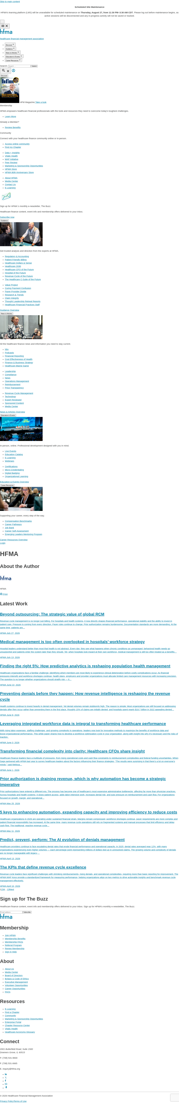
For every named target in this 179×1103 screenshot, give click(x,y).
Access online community (17, 144)
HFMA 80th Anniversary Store (19, 172)
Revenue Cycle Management (19, 393)
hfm (7, 349)
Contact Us (10, 184)
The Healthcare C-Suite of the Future (23, 279)
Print (5, 594)
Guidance (9, 49)
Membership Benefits (15, 938)
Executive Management (16, 982)
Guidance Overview (9, 310)
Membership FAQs (14, 942)
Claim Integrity (12, 298)
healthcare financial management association (22, 39)
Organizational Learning (16, 476)
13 (8, 889)
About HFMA (11, 178)
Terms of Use (20, 1101)
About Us (9, 969)
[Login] (13, 72)
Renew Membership (14, 948)
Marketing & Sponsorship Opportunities (24, 166)
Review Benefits (13, 127)
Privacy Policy (7, 1101)
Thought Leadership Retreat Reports (22, 301)
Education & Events (13, 57)
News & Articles (11, 53)
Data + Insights (12, 152)
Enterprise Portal (13, 1022)
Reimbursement (12, 384)
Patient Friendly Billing (16, 260)
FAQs (7, 992)
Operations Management (17, 381)
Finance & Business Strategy (19, 362)
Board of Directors (14, 975)
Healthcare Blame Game (17, 366)
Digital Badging (12, 473)
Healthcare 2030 (13, 266)
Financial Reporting (14, 356)
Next (11, 889)
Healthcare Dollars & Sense (18, 263)
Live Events (10, 451)
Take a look (40, 102)
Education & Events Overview (14, 482)
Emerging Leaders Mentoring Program (23, 534)
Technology (10, 396)
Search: (4, 66)
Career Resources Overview (14, 540)
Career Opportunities (15, 988)
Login (2, 543)
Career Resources (12, 61)
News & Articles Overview (12, 412)
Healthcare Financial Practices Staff (22, 304)
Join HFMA (10, 935)
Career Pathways (13, 524)
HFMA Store (11, 169)
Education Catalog (14, 454)
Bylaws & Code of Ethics (17, 979)
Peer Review (11, 162)
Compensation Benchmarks (18, 521)
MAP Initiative (11, 159)
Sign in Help (11, 952)
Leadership (10, 371)
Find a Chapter (12, 1012)
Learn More (10, 116)
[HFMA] (6, 33)
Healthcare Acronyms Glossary (20, 1032)
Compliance (10, 374)
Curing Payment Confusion (18, 288)
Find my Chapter (13, 147)
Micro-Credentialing (14, 470)
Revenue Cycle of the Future (19, 276)
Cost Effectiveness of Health (18, 359)
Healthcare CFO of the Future (19, 269)
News (7, 378)
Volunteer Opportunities (16, 985)
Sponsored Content (14, 403)
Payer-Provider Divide (15, 291)
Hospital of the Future (15, 273)
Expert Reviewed (13, 400)
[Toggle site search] (5, 71)
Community (10, 1015)
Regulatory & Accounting (17, 256)
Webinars (9, 461)
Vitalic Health (11, 156)
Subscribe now (7, 217)
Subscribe (27, 912)
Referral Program (13, 945)
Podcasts (9, 352)
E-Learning (10, 188)
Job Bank (9, 528)
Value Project (11, 285)
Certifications (11, 466)
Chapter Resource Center (17, 1025)
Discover (9, 45)
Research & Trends (14, 295)
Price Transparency (14, 388)
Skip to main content (10, 1)
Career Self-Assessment (17, 531)
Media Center (11, 181)
